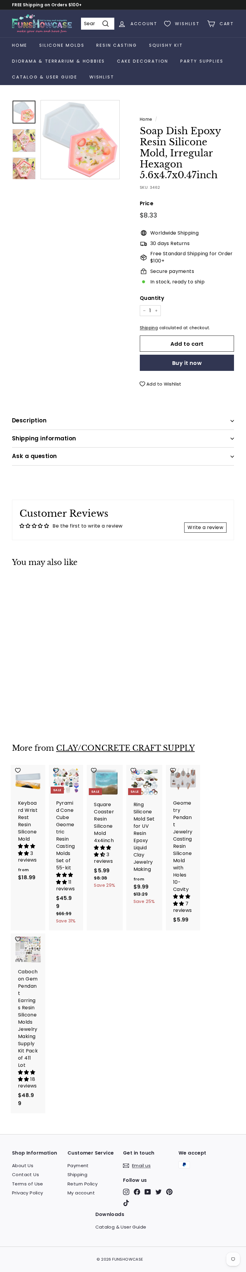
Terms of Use (27, 1184)
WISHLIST (101, 77)
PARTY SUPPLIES (201, 61)
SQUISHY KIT (166, 45)
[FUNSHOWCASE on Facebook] (137, 1191)
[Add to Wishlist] (28, 585)
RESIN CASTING (116, 45)
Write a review (205, 527)
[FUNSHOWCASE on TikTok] (126, 1203)
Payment (78, 1165)
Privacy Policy (27, 1193)
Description (29, 420)
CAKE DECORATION (142, 61)
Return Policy (83, 1184)
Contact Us (25, 1174)
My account (81, 1193)
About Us (22, 1165)
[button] (27, 849)
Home (19, 45)
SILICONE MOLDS (61, 45)
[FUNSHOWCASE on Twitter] (158, 1191)
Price (146, 203)
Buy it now (187, 363)
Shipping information (44, 438)
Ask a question (34, 456)
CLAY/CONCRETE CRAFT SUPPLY (125, 748)
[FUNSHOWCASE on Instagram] (126, 1191)
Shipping (149, 328)
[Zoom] (80, 139)
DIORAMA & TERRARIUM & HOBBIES (58, 61)
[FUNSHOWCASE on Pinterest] (169, 1191)
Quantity (152, 298)
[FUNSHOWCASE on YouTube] (148, 1191)
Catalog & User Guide (44, 77)
